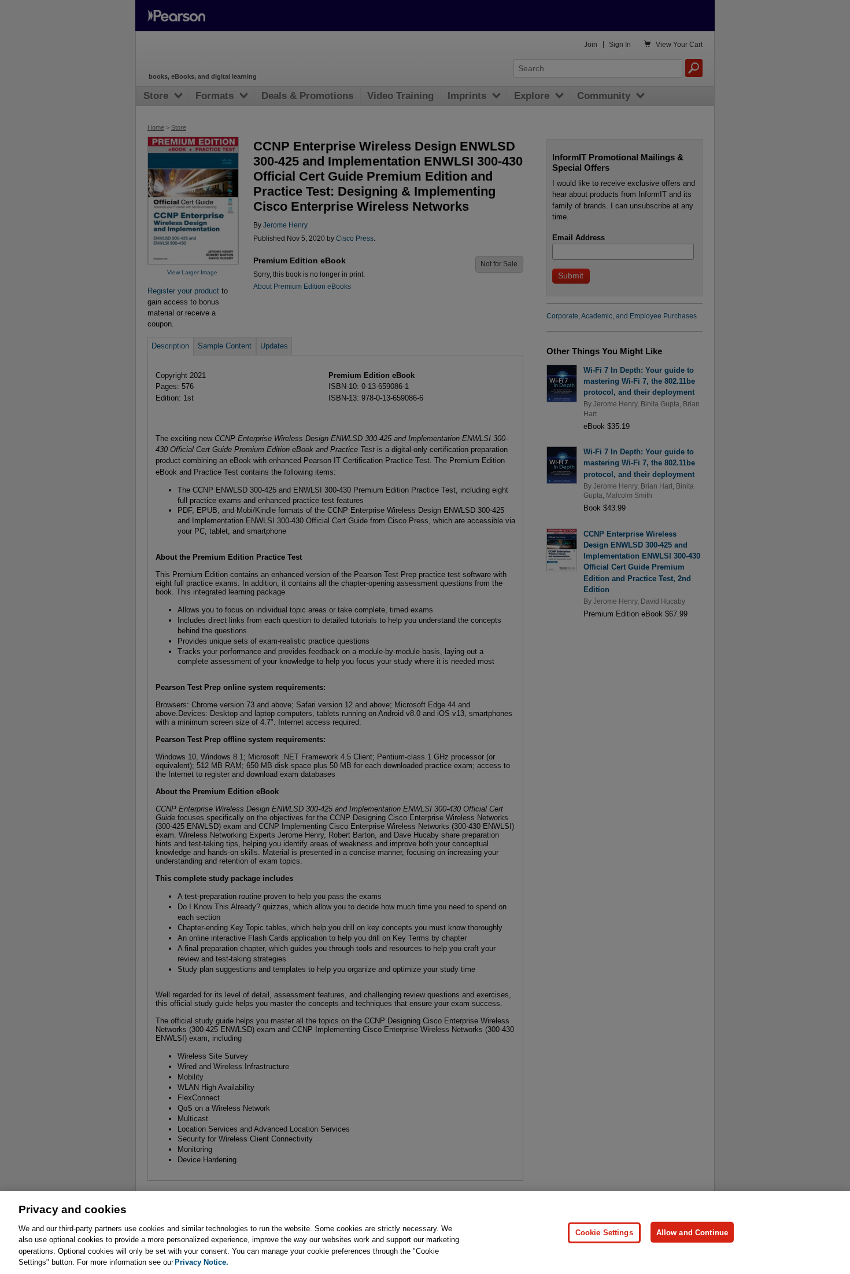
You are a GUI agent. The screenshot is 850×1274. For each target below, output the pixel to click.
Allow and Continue (692, 1232)
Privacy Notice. (201, 1262)
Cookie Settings (604, 1232)
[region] (425, 1232)
